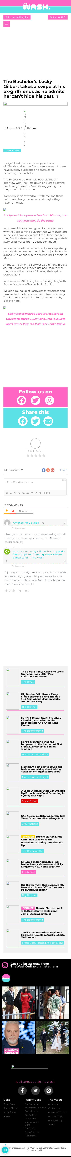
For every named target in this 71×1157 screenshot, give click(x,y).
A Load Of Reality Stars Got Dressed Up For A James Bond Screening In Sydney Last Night (43, 793)
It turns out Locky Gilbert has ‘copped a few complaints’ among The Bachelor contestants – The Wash (39, 554)
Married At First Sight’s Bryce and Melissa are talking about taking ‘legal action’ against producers (42, 769)
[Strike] (19, 493)
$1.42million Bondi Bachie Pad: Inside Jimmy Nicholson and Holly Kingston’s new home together (42, 864)
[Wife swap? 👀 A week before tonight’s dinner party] (52, 1002)
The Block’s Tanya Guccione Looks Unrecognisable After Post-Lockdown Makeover (42, 674)
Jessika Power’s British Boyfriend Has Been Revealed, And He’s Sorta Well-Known (43, 935)
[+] (48, 492)
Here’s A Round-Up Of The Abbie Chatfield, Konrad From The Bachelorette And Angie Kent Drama (41, 721)
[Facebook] (21, 400)
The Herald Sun (32, 182)
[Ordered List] (23, 493)
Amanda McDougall (26, 522)
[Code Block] (36, 493)
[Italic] (11, 493)
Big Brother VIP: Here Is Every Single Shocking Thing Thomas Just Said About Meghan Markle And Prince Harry (41, 698)
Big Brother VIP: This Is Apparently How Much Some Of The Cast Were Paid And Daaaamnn (42, 887)
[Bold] (7, 493)
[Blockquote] (31, 493)
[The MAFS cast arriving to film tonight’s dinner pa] (18, 1002)
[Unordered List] (27, 493)
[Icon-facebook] (22, 1090)
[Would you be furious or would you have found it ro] (52, 1037)
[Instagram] (49, 400)
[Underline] (15, 493)
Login (63, 469)
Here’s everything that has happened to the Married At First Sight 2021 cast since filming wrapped (41, 745)
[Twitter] (35, 400)
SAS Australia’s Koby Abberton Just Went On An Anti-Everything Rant (43, 817)
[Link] (40, 493)
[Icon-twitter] (35, 1090)
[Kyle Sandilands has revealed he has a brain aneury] (18, 1037)
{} (44, 492)
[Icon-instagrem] (48, 1090)
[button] (6, 24)
